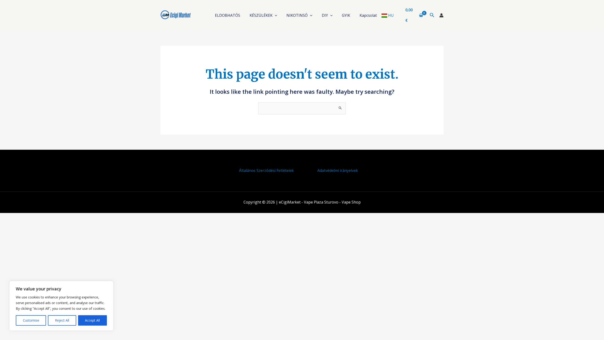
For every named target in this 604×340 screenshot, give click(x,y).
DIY (325, 15)
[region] (61, 306)
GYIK (346, 15)
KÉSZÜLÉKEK (261, 15)
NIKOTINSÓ (297, 15)
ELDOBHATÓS (227, 15)
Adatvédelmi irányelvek (337, 170)
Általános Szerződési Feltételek (266, 170)
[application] (275, 15)
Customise (31, 320)
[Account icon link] (441, 15)
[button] (432, 15)
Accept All (92, 320)
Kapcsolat (368, 15)
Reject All (62, 320)
